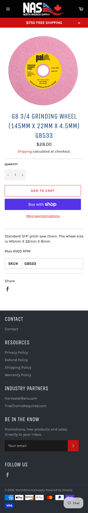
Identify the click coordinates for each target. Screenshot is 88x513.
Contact (11, 329)
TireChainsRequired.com (26, 406)
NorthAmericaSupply (30, 490)
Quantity (11, 164)
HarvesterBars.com (21, 398)
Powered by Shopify (59, 490)
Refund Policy (16, 360)
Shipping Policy (18, 367)
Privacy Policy (16, 352)
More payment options (43, 216)
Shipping (25, 151)
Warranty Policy (18, 375)
